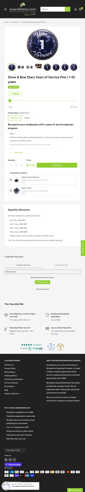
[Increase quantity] (22, 165)
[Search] (67, 9)
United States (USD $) (13, 450)
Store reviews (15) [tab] (61, 265)
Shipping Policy (10, 376)
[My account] (75, 9)
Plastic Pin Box (26, 188)
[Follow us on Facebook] (6, 459)
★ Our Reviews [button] (83, 248)
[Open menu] (5, 9)
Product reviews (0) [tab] (23, 265)
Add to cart (56, 165)
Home (6, 22)
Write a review (42, 282)
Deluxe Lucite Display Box (30, 177)
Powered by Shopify (11, 485)
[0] (80, 9)
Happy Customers (11, 393)
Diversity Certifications (13, 379)
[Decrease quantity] (10, 165)
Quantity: (11, 160)
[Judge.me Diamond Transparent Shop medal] (51, 346)
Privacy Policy (10, 368)
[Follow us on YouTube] (14, 459)
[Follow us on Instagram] (10, 459)
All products (15, 22)
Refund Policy (9, 372)
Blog (6, 390)
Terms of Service (11, 383)
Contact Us (8, 365)
